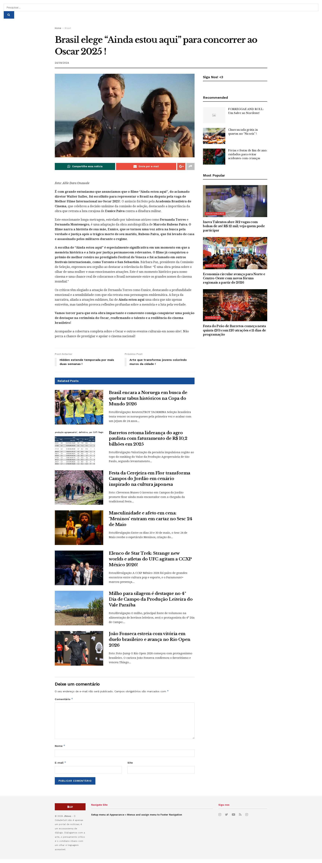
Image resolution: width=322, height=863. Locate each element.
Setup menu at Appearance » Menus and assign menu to (136, 814)
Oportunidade (215, 213)
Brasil (68, 28)
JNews (67, 816)
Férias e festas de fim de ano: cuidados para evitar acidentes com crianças (247, 154)
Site (130, 762)
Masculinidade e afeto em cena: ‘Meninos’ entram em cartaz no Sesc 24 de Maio (150, 519)
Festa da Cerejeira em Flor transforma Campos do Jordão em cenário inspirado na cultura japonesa (149, 479)
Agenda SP (213, 318)
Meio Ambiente (215, 266)
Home (58, 28)
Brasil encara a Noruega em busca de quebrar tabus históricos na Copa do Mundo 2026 (148, 398)
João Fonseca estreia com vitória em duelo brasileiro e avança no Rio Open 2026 (149, 639)
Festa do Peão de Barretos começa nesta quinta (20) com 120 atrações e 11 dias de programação (234, 330)
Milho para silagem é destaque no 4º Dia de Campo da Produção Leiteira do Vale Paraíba (150, 599)
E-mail (60, 762)
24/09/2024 (62, 62)
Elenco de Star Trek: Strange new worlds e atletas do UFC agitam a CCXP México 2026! (150, 559)
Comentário (64, 699)
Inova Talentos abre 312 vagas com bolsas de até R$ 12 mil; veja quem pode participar (234, 226)
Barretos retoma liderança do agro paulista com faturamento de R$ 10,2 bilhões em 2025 (148, 438)
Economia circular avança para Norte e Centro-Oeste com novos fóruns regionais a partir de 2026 (234, 278)
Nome (60, 746)
